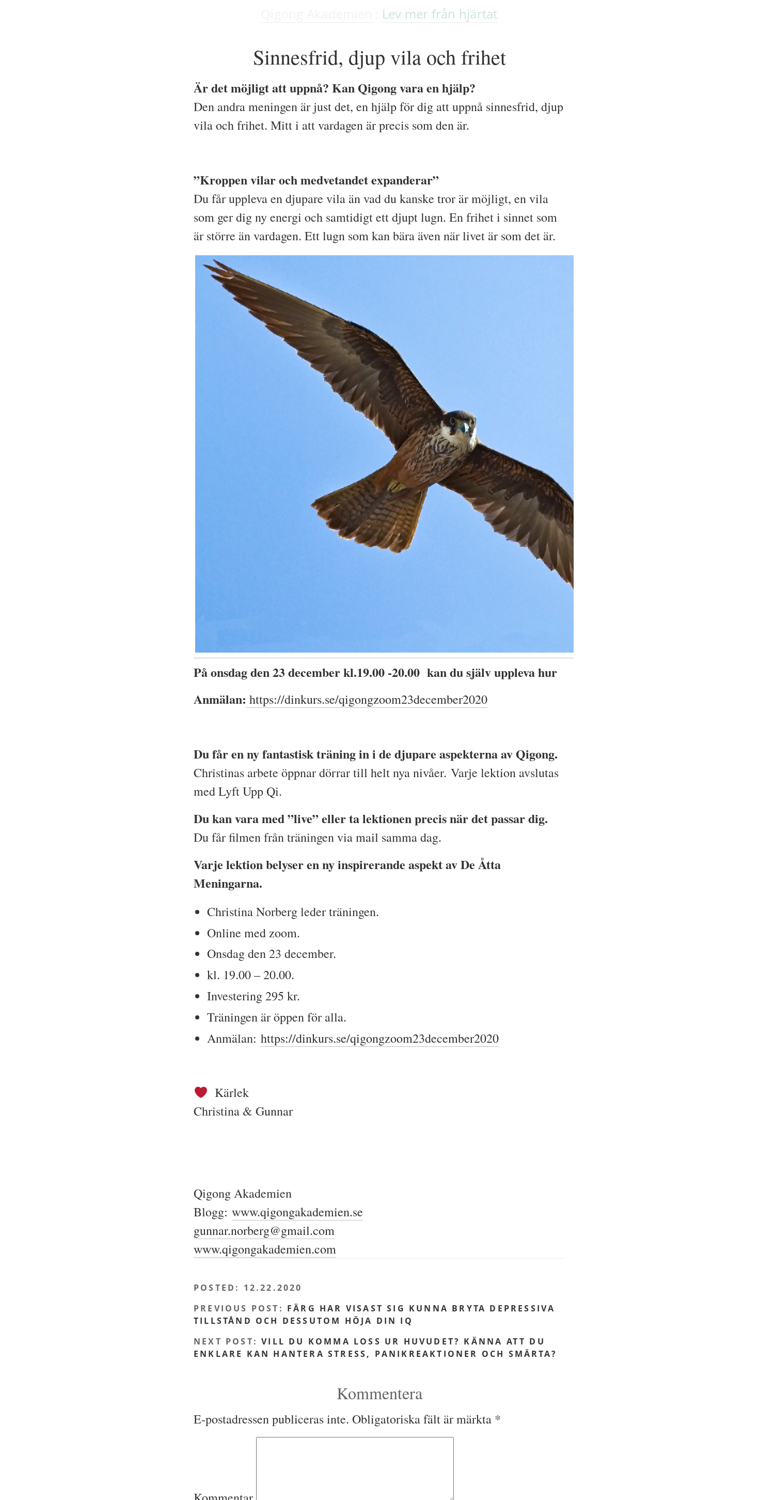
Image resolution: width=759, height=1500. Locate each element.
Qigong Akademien (316, 13)
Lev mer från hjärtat (440, 13)
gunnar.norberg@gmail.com (264, 1230)
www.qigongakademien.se (297, 1211)
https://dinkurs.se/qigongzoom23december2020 (366, 699)
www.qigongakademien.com (265, 1249)
